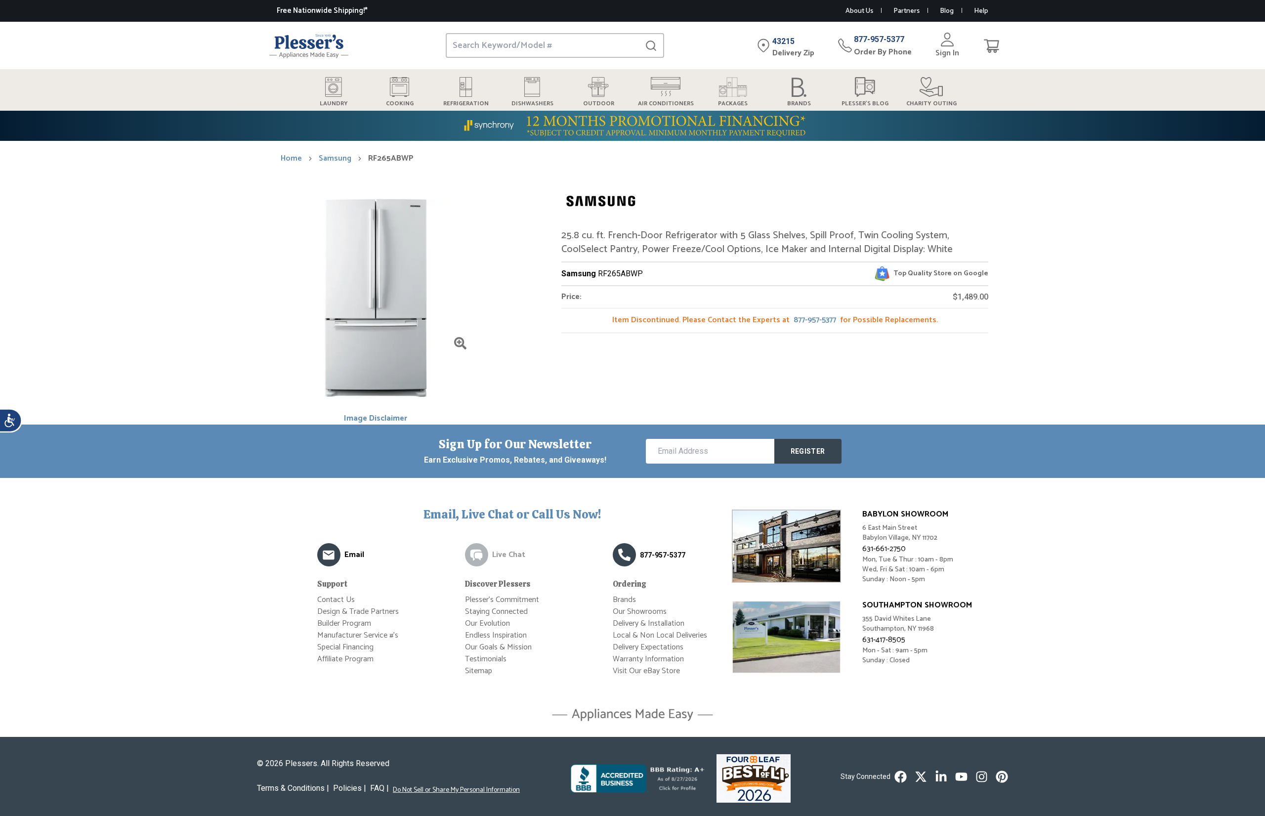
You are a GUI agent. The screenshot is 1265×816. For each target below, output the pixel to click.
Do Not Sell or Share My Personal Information (456, 790)
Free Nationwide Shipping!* (322, 10)
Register (808, 451)
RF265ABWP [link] (391, 159)
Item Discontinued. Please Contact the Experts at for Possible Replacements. (775, 320)
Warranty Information (648, 659)
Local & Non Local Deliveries (660, 635)
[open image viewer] (460, 343)
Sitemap (478, 671)
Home (291, 159)
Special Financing (345, 647)
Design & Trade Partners (358, 611)
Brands (624, 599)
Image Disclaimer (375, 419)
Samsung (335, 159)
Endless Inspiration (496, 635)
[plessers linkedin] (941, 777)
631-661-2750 (884, 549)
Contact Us (336, 599)
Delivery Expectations (648, 647)
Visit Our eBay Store (646, 671)
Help (981, 11)
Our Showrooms (640, 611)
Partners (906, 11)
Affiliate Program (345, 659)
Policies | (349, 788)
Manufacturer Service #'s (357, 635)
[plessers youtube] (961, 777)
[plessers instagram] (981, 777)
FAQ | (379, 788)
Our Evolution (487, 623)
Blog (947, 11)
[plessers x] (921, 777)
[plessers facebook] (900, 777)
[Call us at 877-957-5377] (624, 554)
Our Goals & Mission (498, 647)
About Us (859, 11)
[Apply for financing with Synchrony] (632, 126)
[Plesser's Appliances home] (309, 45)
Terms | (293, 788)
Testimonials (485, 659)
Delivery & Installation (648, 623)
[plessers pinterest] (1002, 777)
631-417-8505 (883, 639)
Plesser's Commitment (502, 599)
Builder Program (344, 623)
